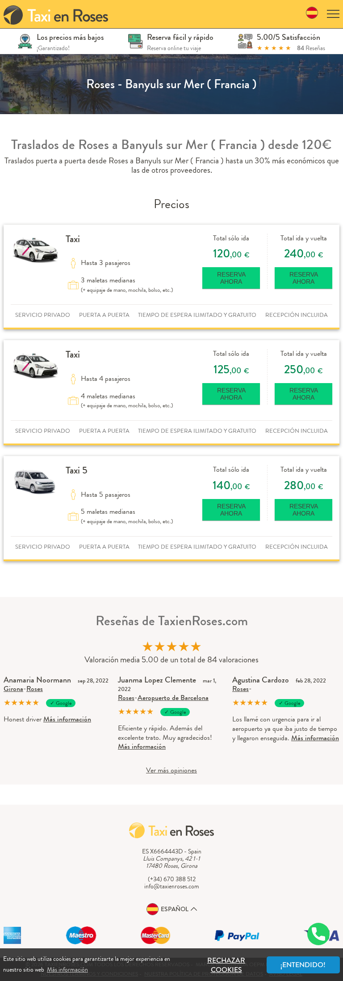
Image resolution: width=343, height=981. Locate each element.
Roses (34, 688)
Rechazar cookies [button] (226, 965)
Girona (13, 688)
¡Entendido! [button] (303, 965)
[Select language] (312, 14)
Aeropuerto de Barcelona (173, 697)
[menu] (333, 14)
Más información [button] (67, 969)
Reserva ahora (231, 278)
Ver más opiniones (171, 770)
